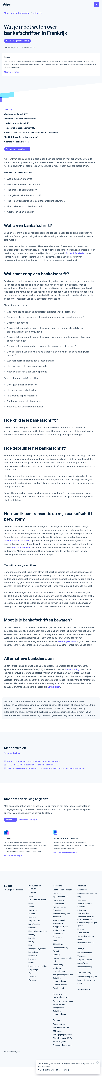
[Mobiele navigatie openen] (96, 4)
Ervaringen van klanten (87, 893)
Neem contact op (12, 753)
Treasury (32, 980)
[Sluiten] (97, 1063)
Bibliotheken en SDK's (62, 1038)
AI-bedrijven (58, 944)
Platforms (57, 937)
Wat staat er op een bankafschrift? (20, 118)
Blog (79, 896)
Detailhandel (58, 988)
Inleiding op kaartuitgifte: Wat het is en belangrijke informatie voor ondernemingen (45, 768)
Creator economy (60, 947)
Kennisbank (82, 889)
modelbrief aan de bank (16, 540)
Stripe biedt (54, 686)
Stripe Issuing (72, 669)
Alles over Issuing (12, 855)
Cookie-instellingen (85, 936)
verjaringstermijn (67, 641)
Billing (30, 903)
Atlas (30, 896)
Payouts (32, 959)
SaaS (55, 940)
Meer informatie (11, 72)
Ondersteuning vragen (87, 976)
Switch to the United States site (52, 1070)
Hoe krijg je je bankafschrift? (17, 123)
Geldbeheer (58, 933)
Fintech (56, 951)
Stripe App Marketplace (63, 1001)
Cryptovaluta (34, 920)
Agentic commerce (61, 896)
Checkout (32, 910)
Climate (31, 913)
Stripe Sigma (33, 969)
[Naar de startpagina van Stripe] (7, 885)
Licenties (81, 929)
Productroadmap (84, 952)
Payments (32, 955)
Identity (31, 934)
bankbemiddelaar (20, 547)
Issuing (31, 941)
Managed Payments (37, 948)
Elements (32, 927)
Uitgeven (37, 12)
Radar (30, 962)
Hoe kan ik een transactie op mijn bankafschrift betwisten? (31, 132)
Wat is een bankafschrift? (15, 114)
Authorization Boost (37, 899)
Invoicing (32, 938)
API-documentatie (61, 1027)
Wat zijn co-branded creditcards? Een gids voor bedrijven (33, 761)
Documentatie (59, 1024)
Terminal (32, 976)
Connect (32, 917)
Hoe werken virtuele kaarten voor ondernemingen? (30, 764)
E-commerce (58, 903)
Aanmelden (82, 989)
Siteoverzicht (83, 932)
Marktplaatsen (59, 930)
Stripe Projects (59, 1041)
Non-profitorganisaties (63, 974)
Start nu (10, 819)
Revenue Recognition (37, 966)
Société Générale (75, 253)
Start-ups (57, 893)
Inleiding (8, 109)
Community (82, 900)
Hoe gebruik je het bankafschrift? (19, 127)
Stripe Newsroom (85, 959)
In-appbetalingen (60, 926)
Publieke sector (60, 984)
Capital (31, 906)
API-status (57, 1031)
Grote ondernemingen (62, 889)
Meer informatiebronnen (16, 12)
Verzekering (58, 964)
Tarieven (32, 892)
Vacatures (81, 956)
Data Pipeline (34, 924)
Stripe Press (82, 963)
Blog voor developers (62, 1045)
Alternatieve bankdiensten (16, 141)
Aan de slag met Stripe (16, 40)
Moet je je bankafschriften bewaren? (21, 137)
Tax (30, 973)
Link (30, 945)
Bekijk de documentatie (64, 852)
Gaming (56, 954)
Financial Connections (37, 931)
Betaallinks (33, 952)
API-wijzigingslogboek (62, 1034)
